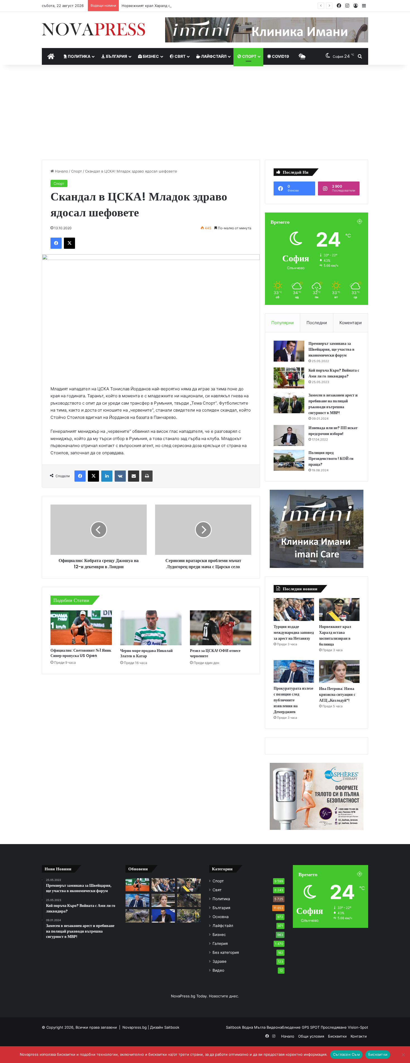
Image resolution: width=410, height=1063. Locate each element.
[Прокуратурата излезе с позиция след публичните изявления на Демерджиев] (294, 671)
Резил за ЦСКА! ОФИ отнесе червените (215, 653)
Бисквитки (337, 1036)
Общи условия (311, 1036)
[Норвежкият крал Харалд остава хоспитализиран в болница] (339, 609)
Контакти (359, 1036)
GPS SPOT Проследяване (325, 1027)
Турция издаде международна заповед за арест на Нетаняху (294, 632)
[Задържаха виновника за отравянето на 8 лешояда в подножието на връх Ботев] (137, 916)
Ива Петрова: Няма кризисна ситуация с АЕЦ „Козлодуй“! (337, 694)
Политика (78, 56)
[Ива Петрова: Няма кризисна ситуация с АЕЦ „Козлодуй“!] (339, 671)
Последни (317, 322)
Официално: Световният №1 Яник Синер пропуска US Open (80, 653)
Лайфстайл (213, 56)
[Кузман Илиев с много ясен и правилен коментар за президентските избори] (163, 916)
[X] (69, 243)
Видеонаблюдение (284, 1027)
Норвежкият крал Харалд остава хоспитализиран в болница (176, 5)
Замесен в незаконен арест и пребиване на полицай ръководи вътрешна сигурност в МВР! (333, 403)
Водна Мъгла (254, 1027)
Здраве (219, 961)
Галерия (220, 943)
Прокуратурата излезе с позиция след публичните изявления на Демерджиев (293, 700)
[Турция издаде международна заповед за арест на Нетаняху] (294, 609)
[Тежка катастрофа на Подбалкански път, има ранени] (189, 900)
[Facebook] (56, 243)
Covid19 (280, 56)
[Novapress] (93, 29)
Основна (221, 916)
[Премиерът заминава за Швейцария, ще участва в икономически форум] (289, 351)
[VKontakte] (120, 476)
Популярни (282, 322)
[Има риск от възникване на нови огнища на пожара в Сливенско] (189, 916)
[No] (403, 1054)
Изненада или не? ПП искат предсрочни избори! (333, 430)
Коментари (350, 322)
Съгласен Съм (346, 1054)
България (116, 56)
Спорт (248, 56)
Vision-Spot (358, 1027)
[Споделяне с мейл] (133, 476)
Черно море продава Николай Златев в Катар (146, 653)
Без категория (226, 952)
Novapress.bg (134, 1027)
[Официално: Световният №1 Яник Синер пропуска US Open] (81, 627)
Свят (179, 56)
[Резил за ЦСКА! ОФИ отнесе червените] (220, 627)
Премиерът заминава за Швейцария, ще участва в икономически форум (331, 349)
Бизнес (150, 56)
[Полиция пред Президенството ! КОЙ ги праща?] (289, 460)
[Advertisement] (205, 112)
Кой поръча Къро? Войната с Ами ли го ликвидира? (333, 373)
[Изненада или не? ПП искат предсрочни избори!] (289, 435)
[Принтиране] (147, 476)
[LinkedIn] (106, 476)
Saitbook (171, 1027)
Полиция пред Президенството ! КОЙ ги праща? (330, 458)
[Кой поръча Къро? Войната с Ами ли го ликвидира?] (289, 377)
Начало (61, 171)
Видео (218, 970)
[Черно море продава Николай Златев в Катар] (151, 627)
